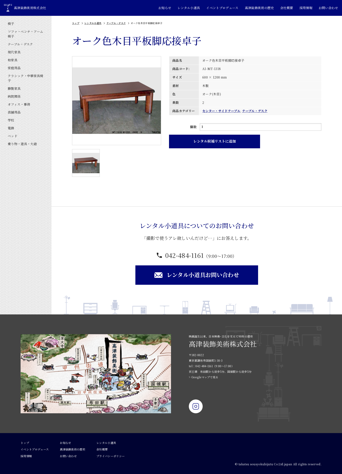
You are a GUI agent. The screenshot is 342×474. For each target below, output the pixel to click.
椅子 (11, 23)
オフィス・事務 (19, 104)
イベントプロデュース (222, 8)
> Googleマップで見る (203, 377)
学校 (11, 120)
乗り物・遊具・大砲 (22, 144)
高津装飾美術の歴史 (259, 8)
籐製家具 (14, 88)
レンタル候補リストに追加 (214, 141)
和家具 (12, 60)
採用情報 (305, 8)
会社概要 (286, 8)
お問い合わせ (328, 8)
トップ (75, 23)
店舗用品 (14, 112)
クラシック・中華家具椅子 (25, 78)
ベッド (12, 136)
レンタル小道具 (189, 8)
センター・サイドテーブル (221, 111)
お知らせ (164, 8)
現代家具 (14, 52)
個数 (193, 127)
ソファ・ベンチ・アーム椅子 (25, 34)
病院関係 (14, 96)
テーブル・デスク (20, 44)
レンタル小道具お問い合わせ (203, 275)
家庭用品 (14, 68)
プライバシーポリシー (110, 456)
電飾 (11, 128)
